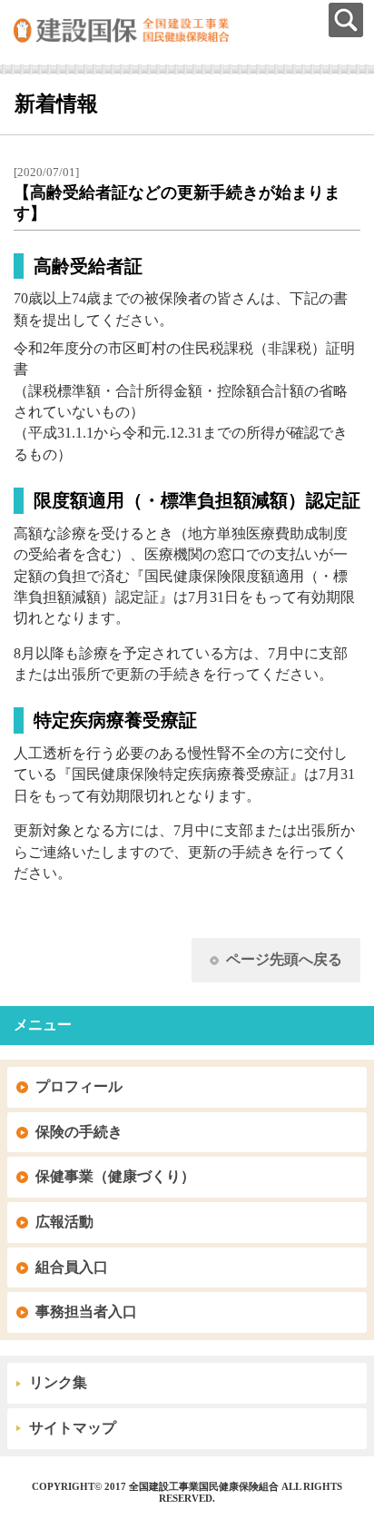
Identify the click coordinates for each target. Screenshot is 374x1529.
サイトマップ (72, 1427)
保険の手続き (79, 1131)
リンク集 (58, 1382)
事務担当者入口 (86, 1311)
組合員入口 (71, 1267)
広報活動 (64, 1221)
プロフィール (79, 1086)
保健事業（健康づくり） (115, 1176)
